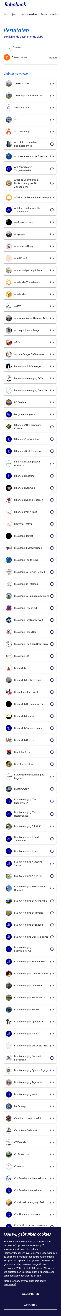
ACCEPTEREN (30, 1294)
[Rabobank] (15, 4)
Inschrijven (10, 14)
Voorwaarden (29, 14)
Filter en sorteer (20, 57)
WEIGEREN (31, 1305)
